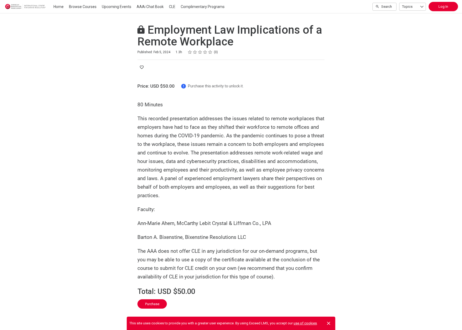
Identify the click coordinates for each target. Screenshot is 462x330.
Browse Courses (83, 7)
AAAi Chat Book (150, 7)
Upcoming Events (116, 7)
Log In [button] (443, 7)
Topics (407, 7)
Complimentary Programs (203, 7)
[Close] (329, 323)
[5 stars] (210, 52)
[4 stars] (205, 52)
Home (58, 7)
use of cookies (305, 323)
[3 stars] (200, 52)
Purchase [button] (152, 304)
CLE (172, 7)
